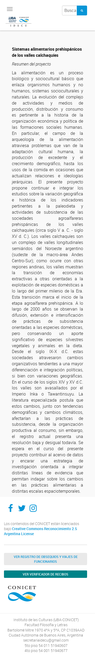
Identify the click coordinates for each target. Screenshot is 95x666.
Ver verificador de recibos (45, 574)
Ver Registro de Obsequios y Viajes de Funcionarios (46, 559)
